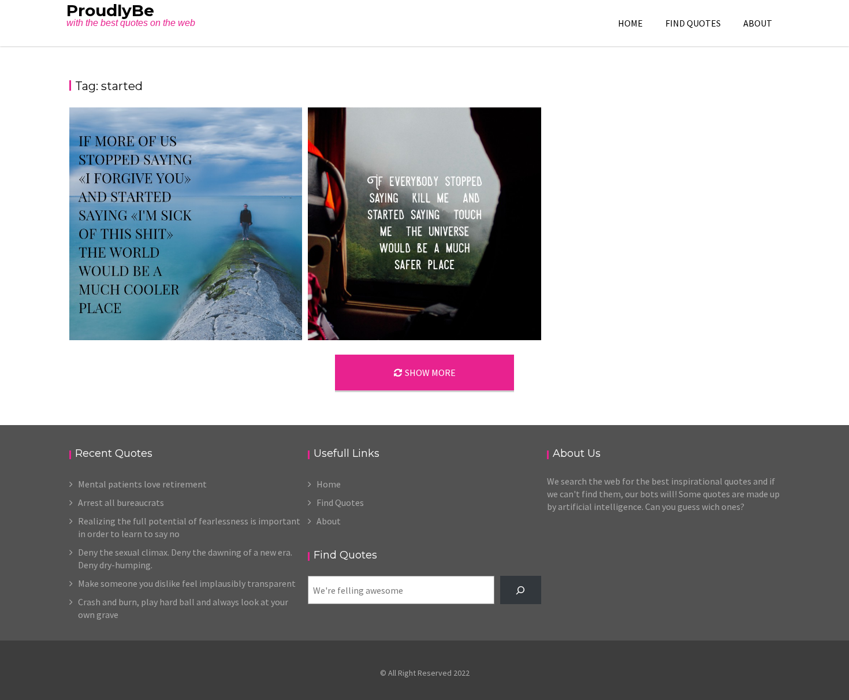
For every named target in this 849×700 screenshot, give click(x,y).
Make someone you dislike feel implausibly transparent (187, 583)
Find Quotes (693, 23)
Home (630, 23)
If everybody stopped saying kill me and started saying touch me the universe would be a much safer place (423, 338)
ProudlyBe (110, 10)
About (757, 23)
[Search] (520, 590)
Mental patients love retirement (142, 484)
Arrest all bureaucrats (121, 502)
